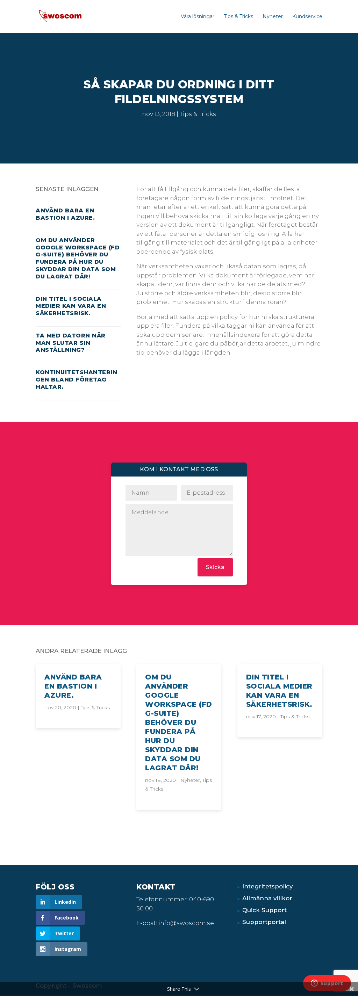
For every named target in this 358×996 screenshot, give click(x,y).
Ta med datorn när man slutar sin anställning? (71, 343)
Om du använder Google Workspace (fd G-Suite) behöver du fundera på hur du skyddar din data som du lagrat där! (78, 258)
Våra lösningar (197, 17)
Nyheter (273, 17)
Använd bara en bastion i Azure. (65, 214)
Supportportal (264, 921)
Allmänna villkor (267, 898)
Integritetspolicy (267, 886)
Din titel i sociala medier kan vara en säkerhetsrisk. (71, 306)
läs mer (47, 668)
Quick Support (264, 910)
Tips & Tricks (238, 17)
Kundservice (307, 17)
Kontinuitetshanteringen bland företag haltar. (76, 379)
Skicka (215, 567)
